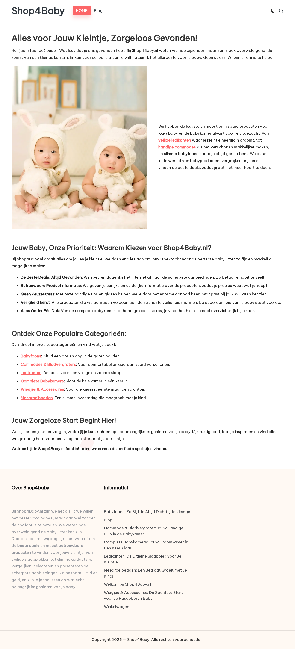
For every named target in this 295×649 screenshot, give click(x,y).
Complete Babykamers (42, 381)
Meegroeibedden (37, 397)
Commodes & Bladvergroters (48, 364)
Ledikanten (31, 372)
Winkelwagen (116, 606)
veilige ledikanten (174, 140)
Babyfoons (31, 356)
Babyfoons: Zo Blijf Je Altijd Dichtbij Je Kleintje (147, 511)
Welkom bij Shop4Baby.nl (127, 584)
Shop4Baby (38, 11)
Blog (108, 519)
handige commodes (177, 147)
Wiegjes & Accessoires (42, 389)
